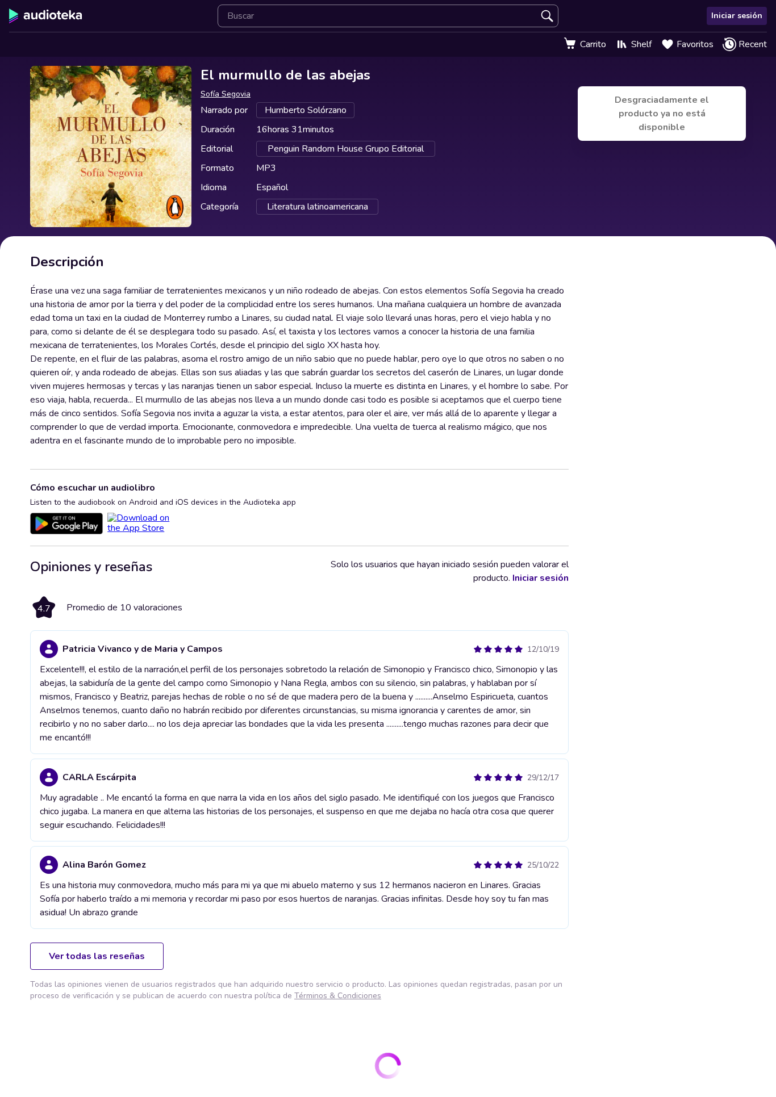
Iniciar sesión (736, 15)
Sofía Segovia (226, 94)
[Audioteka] (45, 16)
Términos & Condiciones (337, 995)
